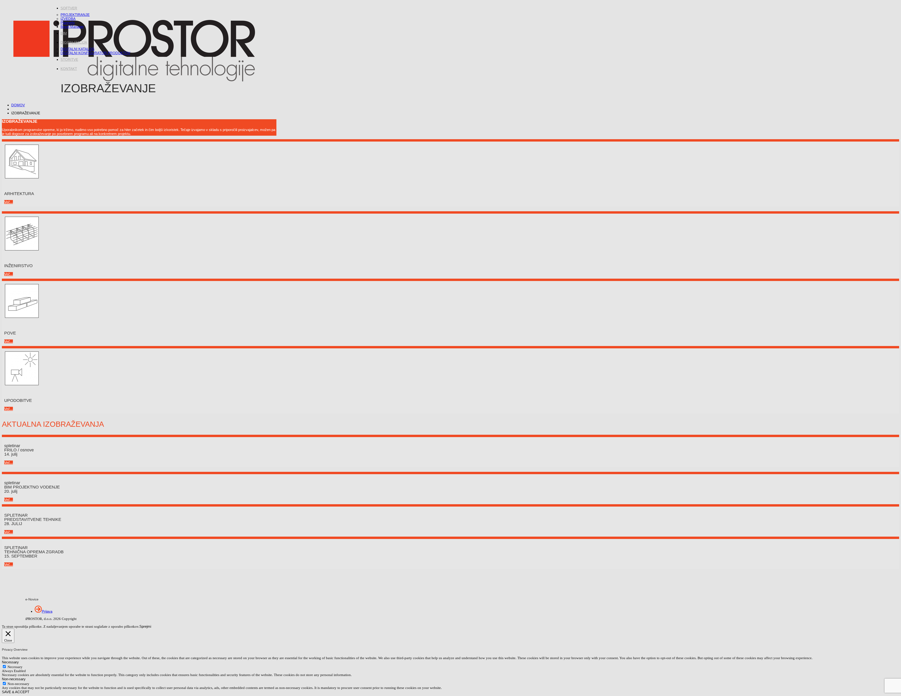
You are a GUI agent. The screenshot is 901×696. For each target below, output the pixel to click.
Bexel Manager (72, 27)
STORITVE (69, 60)
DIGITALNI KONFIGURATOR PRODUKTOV (95, 53)
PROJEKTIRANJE (75, 15)
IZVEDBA (68, 19)
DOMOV (18, 105)
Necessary (15, 667)
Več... (8, 202)
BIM (64, 33)
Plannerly (68, 23)
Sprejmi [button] (145, 626)
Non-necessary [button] (14, 679)
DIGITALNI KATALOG (78, 49)
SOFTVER (69, 8)
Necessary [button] (10, 662)
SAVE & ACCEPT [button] (15, 692)
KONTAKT (69, 69)
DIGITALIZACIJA (74, 42)
